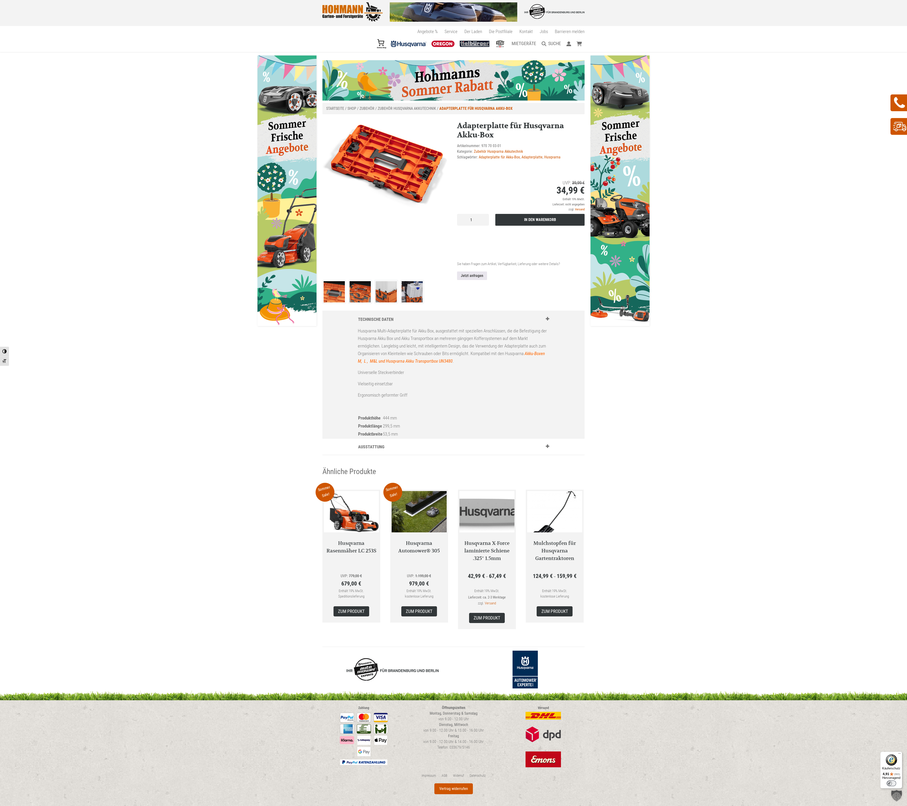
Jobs (544, 31)
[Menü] (899, 754)
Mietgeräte (524, 43)
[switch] (891, 783)
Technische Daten (376, 319)
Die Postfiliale (501, 31)
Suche (554, 43)
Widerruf (458, 776)
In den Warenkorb (540, 219)
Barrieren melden (570, 31)
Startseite (335, 108)
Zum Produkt (351, 611)
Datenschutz (478, 776)
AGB (444, 776)
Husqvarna (552, 157)
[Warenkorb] (579, 43)
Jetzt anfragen (472, 275)
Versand (580, 209)
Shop (351, 108)
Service (451, 31)
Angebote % (427, 31)
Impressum (429, 776)
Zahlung (363, 708)
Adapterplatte (532, 157)
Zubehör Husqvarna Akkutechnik (407, 108)
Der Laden (473, 31)
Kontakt (526, 31)
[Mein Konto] (568, 43)
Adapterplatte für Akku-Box (499, 157)
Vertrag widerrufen (453, 788)
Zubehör (366, 108)
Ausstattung (371, 446)
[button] (896, 795)
